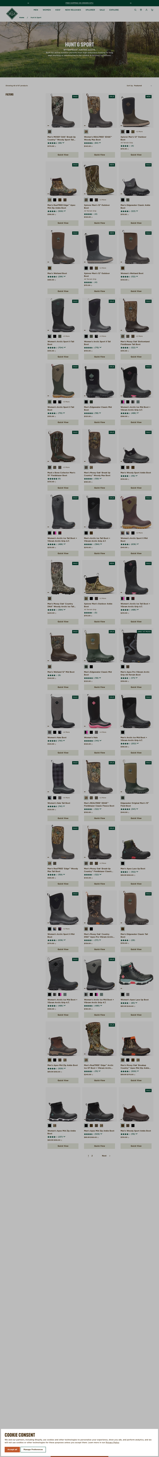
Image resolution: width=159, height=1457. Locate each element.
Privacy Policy (112, 1443)
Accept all (12, 1450)
